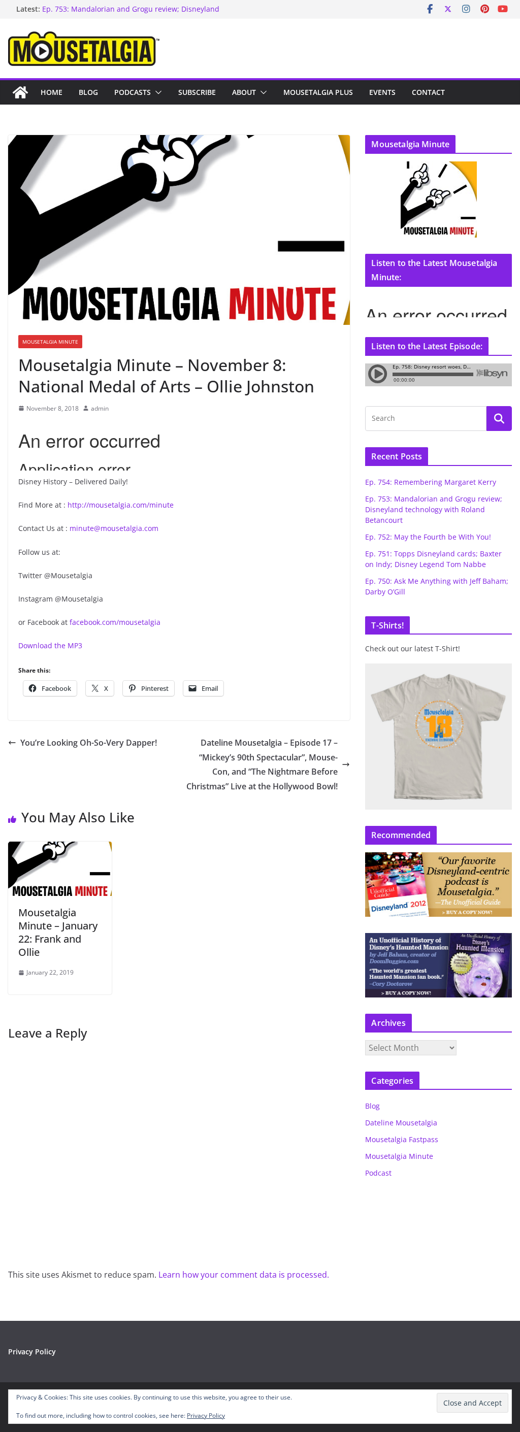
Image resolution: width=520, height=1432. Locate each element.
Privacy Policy (32, 1351)
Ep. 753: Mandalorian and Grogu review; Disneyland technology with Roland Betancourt (130, 14)
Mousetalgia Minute (50, 341)
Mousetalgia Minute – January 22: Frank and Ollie (58, 932)
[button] (156, 92)
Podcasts (132, 92)
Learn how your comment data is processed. (243, 1274)
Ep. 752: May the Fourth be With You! (428, 537)
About (244, 92)
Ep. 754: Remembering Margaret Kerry (430, 482)
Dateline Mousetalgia (401, 1122)
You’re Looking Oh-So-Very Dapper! (88, 742)
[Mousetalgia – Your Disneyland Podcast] (20, 92)
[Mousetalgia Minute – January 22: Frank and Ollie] (60, 848)
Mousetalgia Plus (318, 92)
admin (100, 408)
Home (51, 92)
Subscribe (197, 92)
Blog (88, 92)
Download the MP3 (50, 645)
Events (382, 92)
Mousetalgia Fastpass (401, 1139)
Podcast (378, 1173)
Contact (428, 92)
